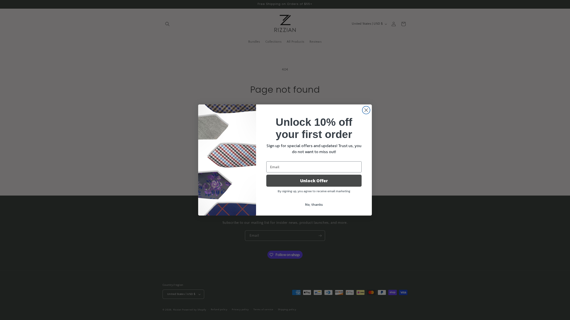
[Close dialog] (366, 110)
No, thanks (314, 204)
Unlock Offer (314, 180)
